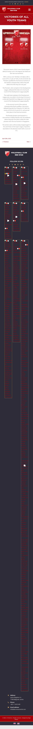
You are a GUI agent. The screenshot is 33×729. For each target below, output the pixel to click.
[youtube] (15, 3)
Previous (6, 142)
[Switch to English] (14, 723)
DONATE (26, 1)
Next (28, 142)
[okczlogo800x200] (11, 8)
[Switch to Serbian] (18, 723)
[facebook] (10, 3)
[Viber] (23, 3)
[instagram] (17, 3)
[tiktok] (20, 3)
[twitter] (12, 3)
